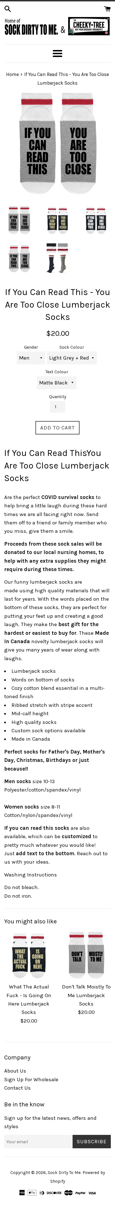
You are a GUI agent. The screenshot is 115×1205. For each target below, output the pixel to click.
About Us (15, 1071)
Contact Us (17, 1088)
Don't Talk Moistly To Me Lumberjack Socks (86, 995)
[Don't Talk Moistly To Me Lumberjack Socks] (86, 955)
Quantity (57, 396)
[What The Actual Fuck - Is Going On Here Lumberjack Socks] (28, 955)
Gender (31, 347)
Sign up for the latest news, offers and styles (50, 1122)
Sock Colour (71, 347)
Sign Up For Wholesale (31, 1079)
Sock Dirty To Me (64, 1172)
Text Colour (56, 371)
